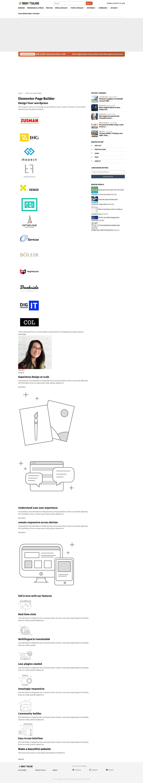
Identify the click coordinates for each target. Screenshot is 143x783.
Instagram (95, 770)
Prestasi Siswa (100, 150)
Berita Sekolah (104, 123)
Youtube (111, 770)
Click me (21, 759)
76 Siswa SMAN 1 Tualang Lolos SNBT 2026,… (111, 134)
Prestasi (102, 131)
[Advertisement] (71, 35)
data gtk (98, 146)
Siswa (97, 153)
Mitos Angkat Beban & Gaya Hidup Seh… (109, 109)
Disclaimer (22, 770)
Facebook (78, 770)
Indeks (55, 770)
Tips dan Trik (103, 97)
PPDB (96, 157)
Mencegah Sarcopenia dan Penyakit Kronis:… (109, 117)
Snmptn (98, 161)
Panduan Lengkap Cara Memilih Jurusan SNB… (111, 100)
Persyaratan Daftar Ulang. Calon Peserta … (111, 126)
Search (89, 3)
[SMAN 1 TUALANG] (28, 3)
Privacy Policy (40, 770)
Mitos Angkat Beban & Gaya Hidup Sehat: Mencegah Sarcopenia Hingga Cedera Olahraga (92, 54)
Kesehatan (102, 105)
